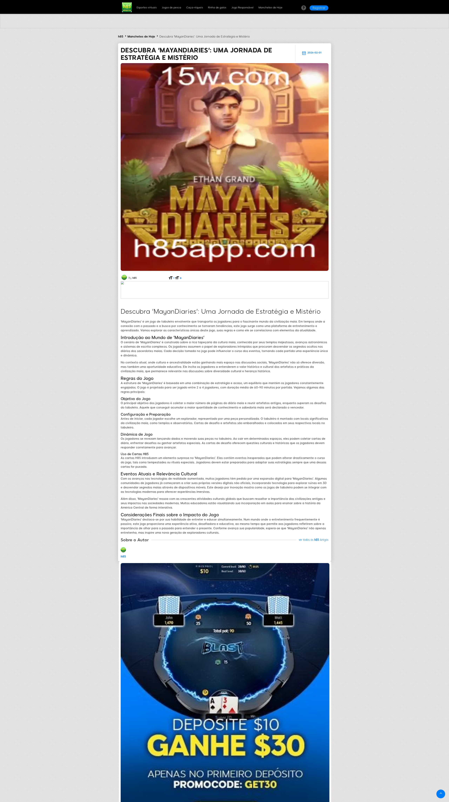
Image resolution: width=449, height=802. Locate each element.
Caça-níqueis (194, 7)
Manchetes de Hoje (270, 7)
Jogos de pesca (171, 7)
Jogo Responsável (242, 7)
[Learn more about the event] (224, 27)
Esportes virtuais (147, 7)
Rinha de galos (217, 7)
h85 (120, 36)
